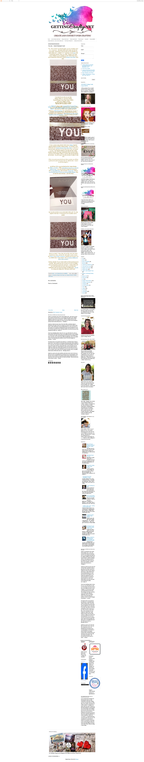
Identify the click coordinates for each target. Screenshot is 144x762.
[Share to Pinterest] (76, 273)
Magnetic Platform (70, 275)
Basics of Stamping (85, 261)
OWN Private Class (58, 111)
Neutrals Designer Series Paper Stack (64, 148)
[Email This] (72, 273)
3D (82, 258)
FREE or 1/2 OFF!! (54, 168)
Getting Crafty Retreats (73, 39)
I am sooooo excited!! (86, 68)
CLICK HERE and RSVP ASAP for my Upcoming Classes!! (63, 108)
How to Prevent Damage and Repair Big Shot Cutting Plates (90, 445)
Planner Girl (84, 276)
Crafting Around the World (78, 40)
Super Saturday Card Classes (87, 72)
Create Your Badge (83, 680)
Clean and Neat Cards (86, 266)
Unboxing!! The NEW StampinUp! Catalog (87, 477)
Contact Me (86, 39)
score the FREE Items (55, 170)
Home (49, 39)
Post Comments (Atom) (57, 312)
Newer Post (50, 310)
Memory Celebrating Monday (87, 273)
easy (65, 275)
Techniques (84, 283)
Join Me (76, 267)
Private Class (71, 170)
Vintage (83, 288)
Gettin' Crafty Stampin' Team (87, 270)
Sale (83, 279)
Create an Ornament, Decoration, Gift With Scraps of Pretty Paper (88, 70)
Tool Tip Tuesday (85, 285)
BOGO (83, 260)
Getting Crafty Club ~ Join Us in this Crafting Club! (55, 40)
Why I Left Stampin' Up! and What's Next (91, 496)
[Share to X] (74, 273)
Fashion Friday (85, 269)
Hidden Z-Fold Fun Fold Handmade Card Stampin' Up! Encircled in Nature (90, 538)
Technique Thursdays (86, 282)
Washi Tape (51, 276)
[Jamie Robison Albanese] (84, 679)
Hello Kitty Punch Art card (90, 456)
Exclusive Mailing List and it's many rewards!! (68, 258)
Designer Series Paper (71, 57)
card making (84, 291)
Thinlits (71, 145)
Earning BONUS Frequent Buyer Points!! (62, 106)
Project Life (84, 277)
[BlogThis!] (73, 273)
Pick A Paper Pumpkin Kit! (69, 40)
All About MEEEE (92, 39)
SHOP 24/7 (53, 106)
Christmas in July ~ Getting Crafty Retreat (90, 516)
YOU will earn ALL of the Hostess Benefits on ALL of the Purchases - (63, 114)
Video (83, 286)
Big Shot (54, 275)
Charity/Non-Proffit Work (87, 264)
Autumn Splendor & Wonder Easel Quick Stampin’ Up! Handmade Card (87, 66)
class (74, 53)
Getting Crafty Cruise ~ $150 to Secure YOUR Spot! (89, 506)
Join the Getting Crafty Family (55, 39)
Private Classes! (80, 39)
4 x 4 (52, 275)
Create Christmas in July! (90, 486)
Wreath (83, 289)
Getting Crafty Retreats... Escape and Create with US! (88, 74)
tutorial (83, 292)
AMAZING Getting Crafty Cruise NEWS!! (87, 85)
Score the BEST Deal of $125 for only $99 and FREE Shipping (62, 172)
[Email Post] (70, 273)
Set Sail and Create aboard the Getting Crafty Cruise (90, 527)
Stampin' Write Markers (86, 280)
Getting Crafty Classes (65, 39)
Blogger (76, 759)
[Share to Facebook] (75, 273)
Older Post (76, 310)
